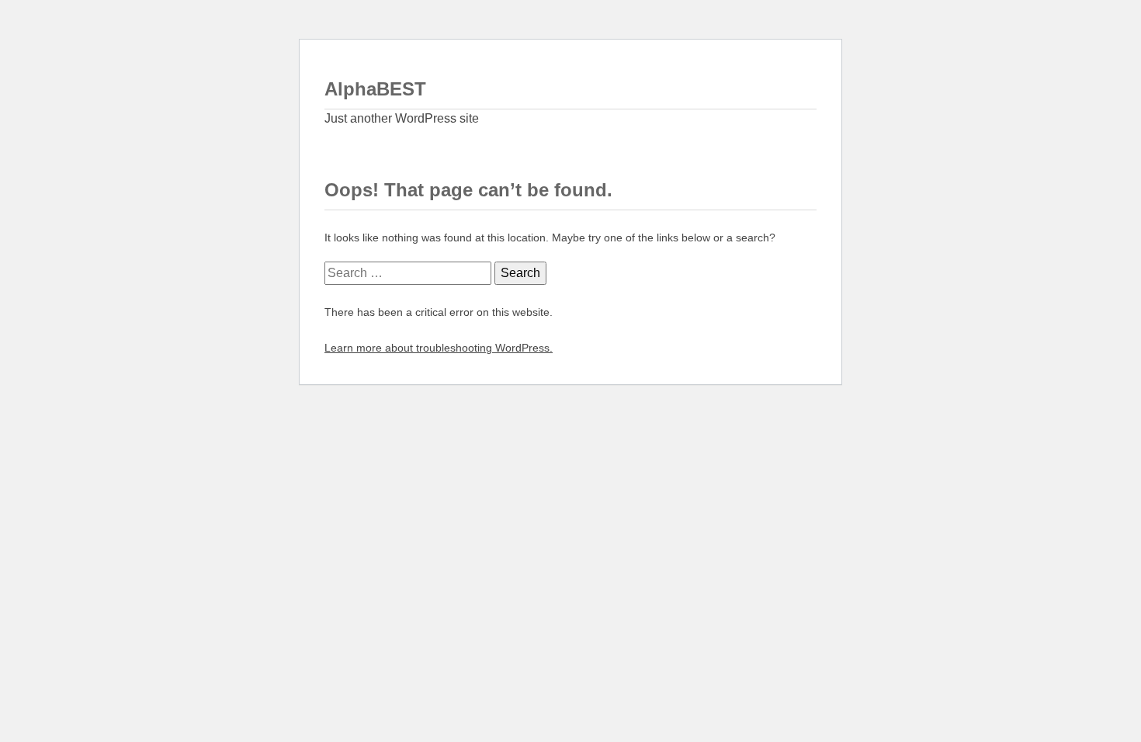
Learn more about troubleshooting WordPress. (438, 348)
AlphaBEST (375, 88)
